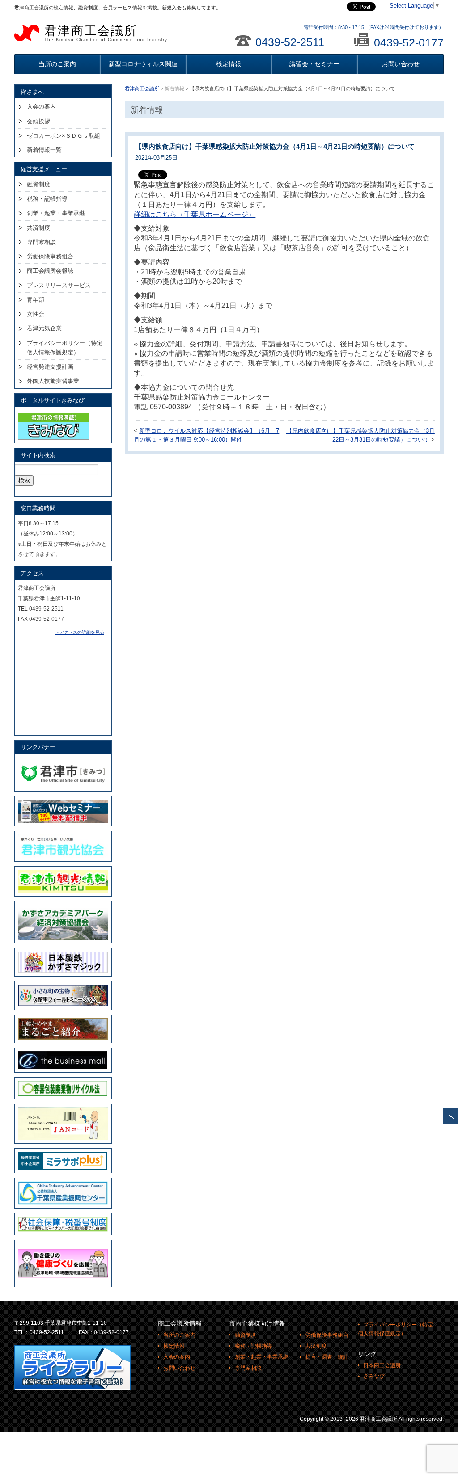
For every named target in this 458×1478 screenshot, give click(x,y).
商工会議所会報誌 (50, 270)
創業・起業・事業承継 (56, 213)
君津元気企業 (44, 328)
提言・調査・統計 (326, 1357)
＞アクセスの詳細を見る (79, 632)
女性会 (35, 314)
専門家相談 (41, 242)
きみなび (374, 1376)
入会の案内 (41, 106)
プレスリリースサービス (59, 285)
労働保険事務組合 (50, 256)
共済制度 (38, 227)
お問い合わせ (401, 63)
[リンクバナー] (63, 761)
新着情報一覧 (44, 150)
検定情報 (228, 63)
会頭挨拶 (38, 121)
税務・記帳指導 (47, 198)
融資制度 (38, 184)
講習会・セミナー (314, 63)
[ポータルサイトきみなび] (54, 414)
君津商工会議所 (105, 33)
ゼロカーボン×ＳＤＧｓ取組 (63, 135)
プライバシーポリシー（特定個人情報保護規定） (64, 348)
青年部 (35, 299)
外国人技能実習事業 (53, 381)
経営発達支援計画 (50, 366)
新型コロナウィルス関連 (143, 63)
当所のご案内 (57, 63)
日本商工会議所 (382, 1365)
